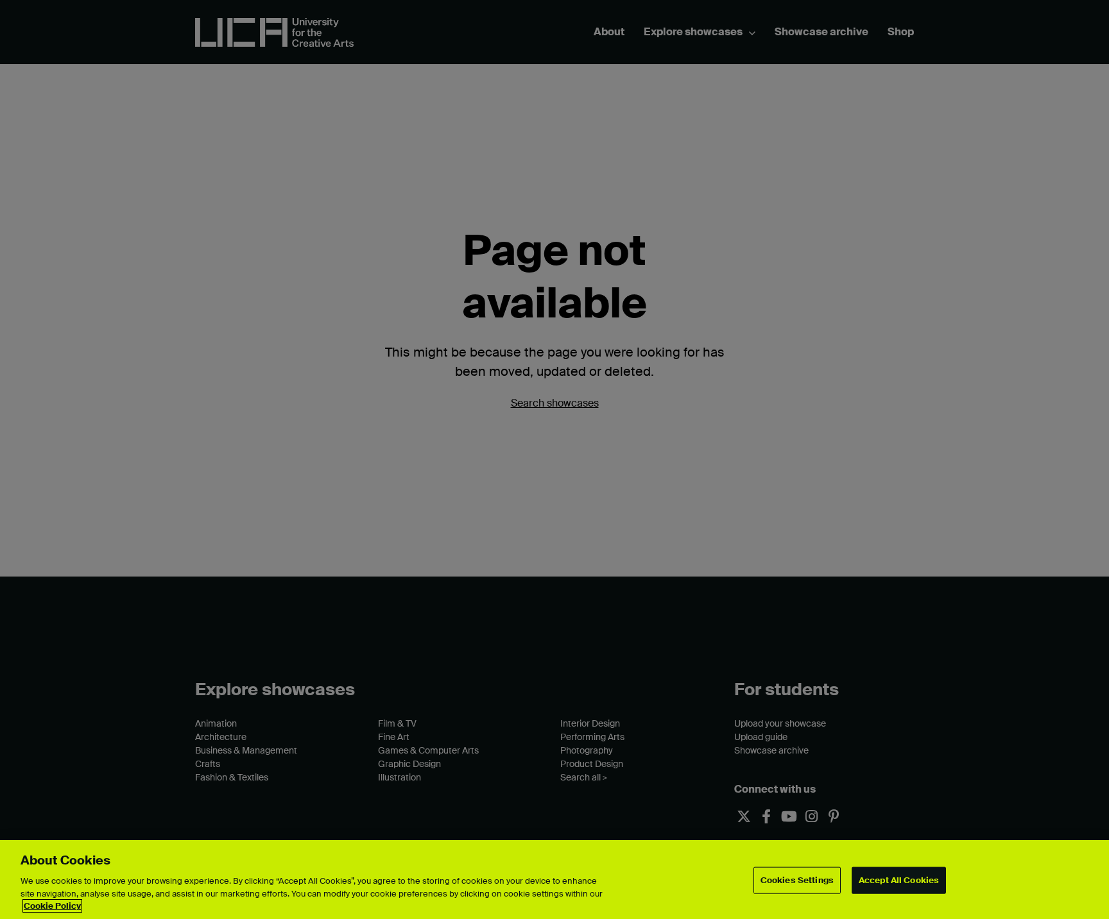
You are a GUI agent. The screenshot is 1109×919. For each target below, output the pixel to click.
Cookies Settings (797, 880)
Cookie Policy (52, 905)
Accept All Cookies (899, 880)
